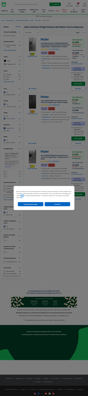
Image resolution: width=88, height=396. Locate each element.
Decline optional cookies (30, 204)
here (22, 195)
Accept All (57, 204)
